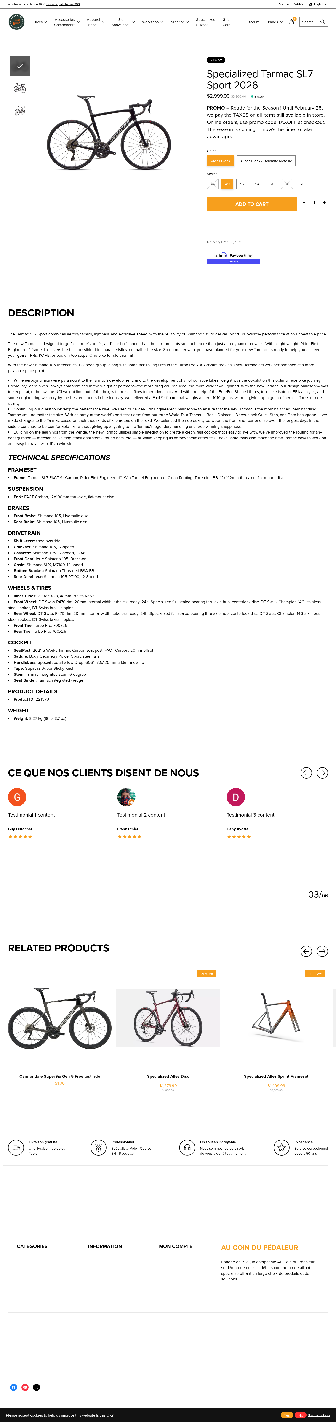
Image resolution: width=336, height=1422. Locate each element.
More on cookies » (319, 1415)
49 (227, 184)
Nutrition (178, 21)
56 (272, 183)
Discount (252, 21)
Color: (213, 150)
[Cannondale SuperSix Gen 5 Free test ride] (60, 1018)
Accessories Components (64, 22)
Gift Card (227, 22)
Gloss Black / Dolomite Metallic (266, 160)
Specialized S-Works (206, 22)
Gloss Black (220, 160)
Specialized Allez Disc (168, 1076)
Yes (287, 1415)
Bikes (38, 21)
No (300, 1415)
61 (301, 183)
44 (213, 183)
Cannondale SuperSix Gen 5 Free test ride (59, 1076)
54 (257, 183)
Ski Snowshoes (121, 22)
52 (242, 183)
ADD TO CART (252, 204)
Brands (272, 21)
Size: (212, 173)
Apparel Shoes (93, 22)
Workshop (150, 21)
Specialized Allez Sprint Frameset (276, 1076)
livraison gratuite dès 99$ (63, 4)
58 (287, 183)
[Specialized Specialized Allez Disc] (168, 1018)
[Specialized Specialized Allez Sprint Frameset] (276, 1018)
